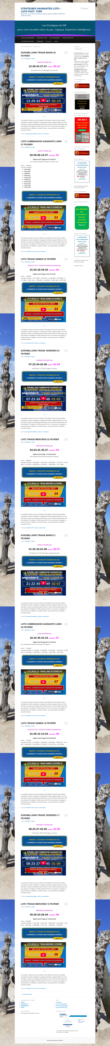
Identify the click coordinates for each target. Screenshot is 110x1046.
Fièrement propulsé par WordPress (55, 1040)
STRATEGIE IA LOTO (42, 38)
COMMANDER (39, 41)
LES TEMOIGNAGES (55, 38)
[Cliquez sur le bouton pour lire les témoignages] (81, 153)
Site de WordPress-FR (61, 1007)
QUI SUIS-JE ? (24, 1004)
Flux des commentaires (62, 1005)
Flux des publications (61, 1004)
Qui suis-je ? (49, 41)
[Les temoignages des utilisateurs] (81, 86)
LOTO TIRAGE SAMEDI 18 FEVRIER (38, 723)
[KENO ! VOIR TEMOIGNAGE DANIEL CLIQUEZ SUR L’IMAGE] (81, 130)
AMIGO (22, 1007)
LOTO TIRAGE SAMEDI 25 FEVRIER (38, 258)
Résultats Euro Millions (31, 133)
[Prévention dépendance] (81, 246)
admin (33, 58)
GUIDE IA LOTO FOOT (67, 38)
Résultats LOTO (30, 251)
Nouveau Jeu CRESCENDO (27, 38)
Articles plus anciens (26, 994)
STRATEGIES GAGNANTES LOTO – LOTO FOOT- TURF (41, 10)
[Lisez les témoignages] (81, 196)
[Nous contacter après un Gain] (81, 217)
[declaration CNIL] (72, 1020)
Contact (56, 41)
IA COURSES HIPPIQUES (27, 41)
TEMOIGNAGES (25, 1005)
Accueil (23, 1002)
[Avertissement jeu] (81, 172)
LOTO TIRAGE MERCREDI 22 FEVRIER (40, 439)
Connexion (59, 1002)
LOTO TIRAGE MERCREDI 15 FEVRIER (40, 903)
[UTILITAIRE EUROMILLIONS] (81, 101)
